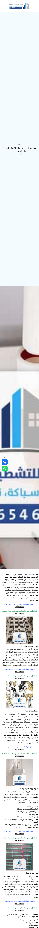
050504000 (19, 607)
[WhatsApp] (5, 468)
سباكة (19, 144)
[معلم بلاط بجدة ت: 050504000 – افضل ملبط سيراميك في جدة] (19, 5)
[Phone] (5, 462)
